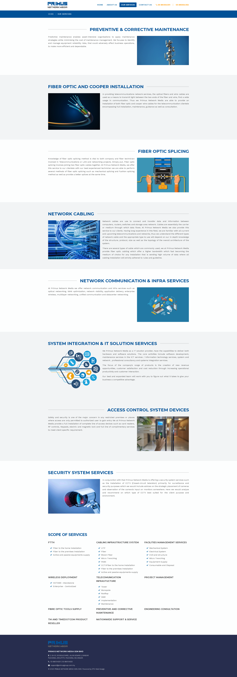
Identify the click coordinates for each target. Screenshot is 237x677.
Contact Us (145, 5)
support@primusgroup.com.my (63, 665)
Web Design (100, 669)
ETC (93, 669)
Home (100, 5)
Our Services (128, 5)
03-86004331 (163, 5)
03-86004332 (182, 5)
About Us (112, 5)
